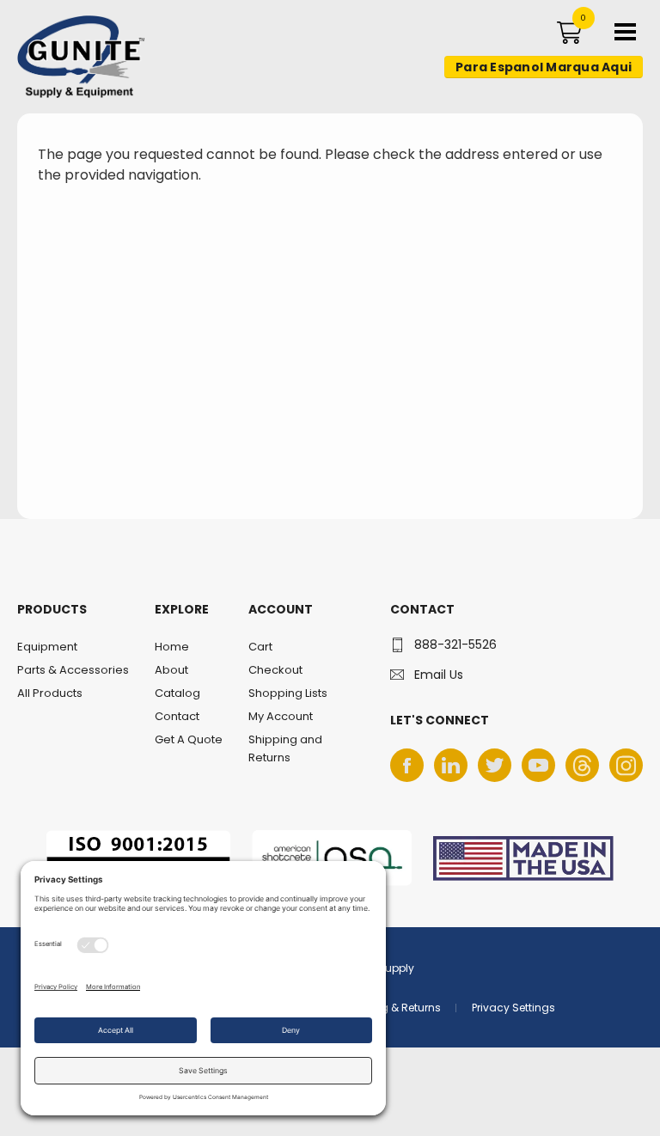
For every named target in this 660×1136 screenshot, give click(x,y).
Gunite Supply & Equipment (71, 97)
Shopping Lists (287, 693)
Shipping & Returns (391, 1007)
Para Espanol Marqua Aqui (543, 67)
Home (172, 646)
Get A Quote (189, 739)
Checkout (275, 670)
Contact (177, 716)
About (171, 670)
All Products (49, 693)
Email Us (438, 674)
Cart (260, 646)
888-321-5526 (455, 644)
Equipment (47, 646)
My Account (280, 716)
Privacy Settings (513, 1007)
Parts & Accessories (73, 670)
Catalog (177, 693)
